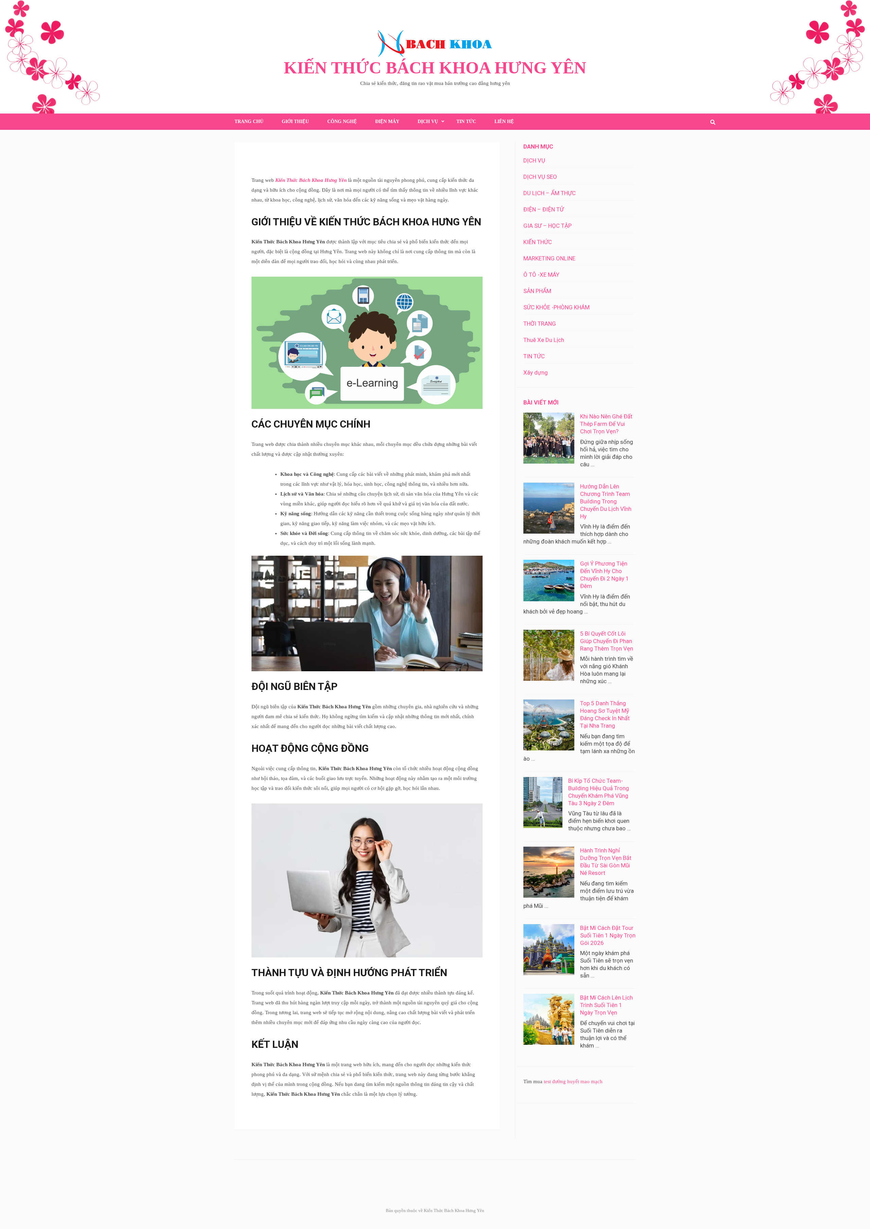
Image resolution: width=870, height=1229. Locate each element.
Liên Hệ (504, 121)
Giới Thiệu (295, 121)
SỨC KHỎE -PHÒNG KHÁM (556, 307)
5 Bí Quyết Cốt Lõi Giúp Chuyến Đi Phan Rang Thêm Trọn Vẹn (606, 641)
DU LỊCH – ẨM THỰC (549, 193)
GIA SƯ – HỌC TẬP (547, 225)
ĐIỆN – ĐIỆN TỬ (543, 209)
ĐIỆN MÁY (387, 121)
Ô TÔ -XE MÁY (541, 274)
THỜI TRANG (539, 323)
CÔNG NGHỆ (342, 121)
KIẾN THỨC (537, 242)
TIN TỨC (466, 121)
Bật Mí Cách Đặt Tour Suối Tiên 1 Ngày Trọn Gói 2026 (608, 935)
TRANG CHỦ (248, 121)
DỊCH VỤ (428, 121)
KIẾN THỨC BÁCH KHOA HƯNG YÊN (435, 67)
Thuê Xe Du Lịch (543, 339)
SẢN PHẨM (537, 291)
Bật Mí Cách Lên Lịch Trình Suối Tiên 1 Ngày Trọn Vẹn (606, 1005)
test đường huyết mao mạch (573, 1081)
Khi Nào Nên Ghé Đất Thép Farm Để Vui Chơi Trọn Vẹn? (606, 424)
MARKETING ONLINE (549, 258)
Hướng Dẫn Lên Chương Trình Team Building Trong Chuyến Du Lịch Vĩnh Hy (605, 501)
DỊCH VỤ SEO (540, 176)
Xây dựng (535, 372)
